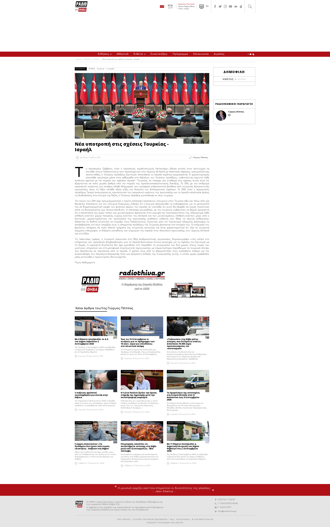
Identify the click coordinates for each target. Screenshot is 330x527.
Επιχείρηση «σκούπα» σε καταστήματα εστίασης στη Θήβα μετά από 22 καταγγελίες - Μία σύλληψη (138, 447)
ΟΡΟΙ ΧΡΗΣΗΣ (123, 519)
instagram (225, 6)
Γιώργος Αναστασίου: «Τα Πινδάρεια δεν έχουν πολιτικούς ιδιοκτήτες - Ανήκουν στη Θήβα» (92, 446)
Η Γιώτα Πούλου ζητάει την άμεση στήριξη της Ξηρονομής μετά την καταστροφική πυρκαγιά (138, 395)
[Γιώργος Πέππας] (221, 115)
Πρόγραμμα (180, 54)
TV (207, 6)
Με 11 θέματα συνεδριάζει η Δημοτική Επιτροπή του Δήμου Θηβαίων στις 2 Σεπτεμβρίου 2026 (183, 447)
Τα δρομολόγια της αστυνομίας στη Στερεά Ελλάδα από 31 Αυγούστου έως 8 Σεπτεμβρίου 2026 (183, 396)
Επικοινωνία (201, 54)
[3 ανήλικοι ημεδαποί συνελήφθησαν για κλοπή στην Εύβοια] (96, 381)
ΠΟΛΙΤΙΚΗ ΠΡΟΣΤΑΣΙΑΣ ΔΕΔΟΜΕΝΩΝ (150, 519)
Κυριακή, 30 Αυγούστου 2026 (90, 356)
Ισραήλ (111, 69)
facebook (215, 6)
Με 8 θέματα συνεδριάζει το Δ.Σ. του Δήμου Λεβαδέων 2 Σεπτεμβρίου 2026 (92, 341)
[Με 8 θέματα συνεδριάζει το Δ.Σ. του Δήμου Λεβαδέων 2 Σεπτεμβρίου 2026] (96, 327)
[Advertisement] (165, 32)
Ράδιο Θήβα (183, 9)
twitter (220, 6)
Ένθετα (138, 54)
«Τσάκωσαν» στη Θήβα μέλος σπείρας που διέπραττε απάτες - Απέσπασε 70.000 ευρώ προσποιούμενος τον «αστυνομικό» (184, 344)
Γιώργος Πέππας (236, 111)
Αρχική (78, 59)
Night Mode (251, 54)
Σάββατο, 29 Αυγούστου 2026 (91, 463)
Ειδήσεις (103, 54)
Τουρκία (100, 69)
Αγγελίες (219, 54)
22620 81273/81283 (229, 503)
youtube (230, 6)
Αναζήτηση (250, 6)
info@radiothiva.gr (227, 511)
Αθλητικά (123, 54)
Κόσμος (97, 59)
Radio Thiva (81, 6)
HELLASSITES (177, 523)
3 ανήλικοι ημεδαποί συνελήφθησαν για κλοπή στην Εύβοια (91, 395)
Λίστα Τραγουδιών (186, 6)
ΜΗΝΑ (242, 79)
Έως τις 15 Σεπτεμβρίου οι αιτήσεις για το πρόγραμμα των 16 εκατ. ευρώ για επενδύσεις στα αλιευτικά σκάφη (138, 342)
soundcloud (235, 6)
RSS (172, 519)
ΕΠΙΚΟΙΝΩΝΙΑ (182, 519)
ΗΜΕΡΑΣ (228, 79)
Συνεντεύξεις (158, 54)
